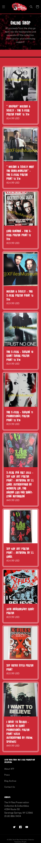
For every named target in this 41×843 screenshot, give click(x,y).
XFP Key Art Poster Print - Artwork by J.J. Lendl (20, 552)
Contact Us (9, 787)
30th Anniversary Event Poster (20, 611)
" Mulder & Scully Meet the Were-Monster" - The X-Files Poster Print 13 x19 (20, 172)
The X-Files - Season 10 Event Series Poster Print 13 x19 (19, 356)
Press (7, 775)
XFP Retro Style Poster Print (20, 667)
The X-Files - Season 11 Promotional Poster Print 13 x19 (19, 416)
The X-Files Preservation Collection (23, 839)
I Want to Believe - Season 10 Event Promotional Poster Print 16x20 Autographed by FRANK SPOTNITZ (19, 731)
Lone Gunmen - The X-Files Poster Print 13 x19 (19, 235)
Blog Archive (10, 781)
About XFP (9, 769)
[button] (3, 7)
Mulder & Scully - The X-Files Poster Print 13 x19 (20, 295)
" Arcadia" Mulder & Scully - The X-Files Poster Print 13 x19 (18, 110)
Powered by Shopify (20, 842)
